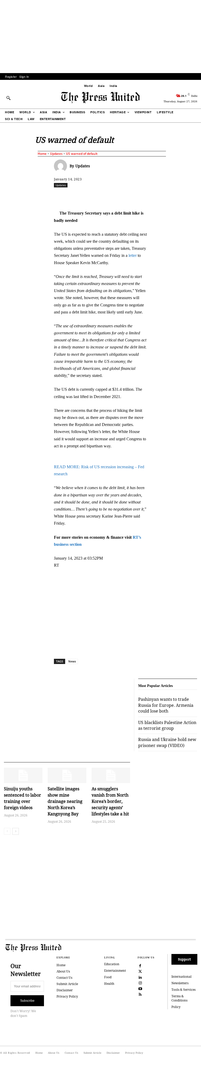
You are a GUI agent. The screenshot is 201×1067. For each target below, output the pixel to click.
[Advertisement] (100, 36)
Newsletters (179, 983)
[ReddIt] (115, 196)
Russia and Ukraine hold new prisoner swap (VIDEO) (167, 742)
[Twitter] (140, 971)
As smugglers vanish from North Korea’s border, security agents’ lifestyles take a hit (110, 801)
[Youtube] (140, 988)
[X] (103, 196)
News (72, 661)
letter (133, 255)
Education (111, 964)
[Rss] (140, 994)
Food (107, 977)
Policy (176, 1007)
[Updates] (62, 166)
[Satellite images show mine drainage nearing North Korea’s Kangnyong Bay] (67, 775)
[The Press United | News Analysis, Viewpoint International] (100, 97)
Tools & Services (183, 989)
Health (109, 983)
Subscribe (27, 1001)
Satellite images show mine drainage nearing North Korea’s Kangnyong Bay (65, 801)
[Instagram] (140, 982)
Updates (56, 153)
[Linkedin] (139, 196)
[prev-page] (7, 831)
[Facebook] (91, 196)
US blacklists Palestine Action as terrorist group (167, 725)
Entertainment (115, 970)
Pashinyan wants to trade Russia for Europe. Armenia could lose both (165, 705)
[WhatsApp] (127, 196)
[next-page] (15, 831)
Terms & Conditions (179, 998)
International (181, 976)
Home (42, 153)
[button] (8, 98)
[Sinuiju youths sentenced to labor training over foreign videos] (23, 775)
